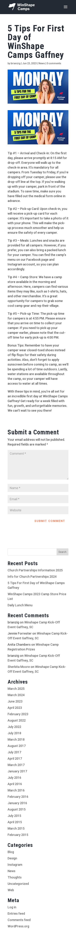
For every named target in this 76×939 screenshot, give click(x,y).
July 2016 (14, 777)
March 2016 (16, 790)
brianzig (16, 63)
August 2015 (17, 809)
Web (11, 890)
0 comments (54, 63)
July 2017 (14, 752)
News (42, 63)
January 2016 (17, 803)
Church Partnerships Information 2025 (35, 570)
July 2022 (14, 727)
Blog (11, 852)
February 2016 (18, 797)
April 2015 (15, 822)
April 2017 (15, 758)
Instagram (15, 864)
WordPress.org (18, 926)
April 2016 (15, 784)
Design (12, 858)
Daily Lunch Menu (20, 605)
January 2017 (17, 771)
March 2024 (16, 695)
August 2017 (17, 746)
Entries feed (16, 913)
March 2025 (16, 688)
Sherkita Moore (19, 667)
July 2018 (14, 733)
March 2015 (16, 828)
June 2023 (15, 701)
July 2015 (14, 816)
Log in (12, 907)
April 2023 (15, 708)
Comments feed (19, 920)
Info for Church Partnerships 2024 (32, 576)
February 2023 (18, 714)
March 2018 (16, 739)
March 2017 (16, 765)
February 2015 (18, 835)
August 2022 (17, 720)
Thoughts (15, 877)
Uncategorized (18, 884)
